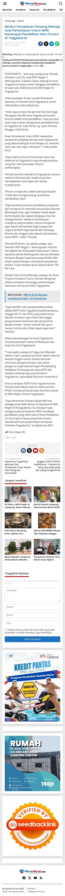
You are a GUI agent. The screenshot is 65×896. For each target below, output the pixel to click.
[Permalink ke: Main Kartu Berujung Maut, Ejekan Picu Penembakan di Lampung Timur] (18, 520)
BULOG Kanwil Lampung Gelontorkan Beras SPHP (47, 505)
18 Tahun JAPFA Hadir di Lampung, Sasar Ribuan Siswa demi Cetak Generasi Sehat (17, 506)
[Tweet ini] (46, 43)
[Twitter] (29, 450)
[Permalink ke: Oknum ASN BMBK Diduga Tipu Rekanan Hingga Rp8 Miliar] (47, 520)
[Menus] (4, 3)
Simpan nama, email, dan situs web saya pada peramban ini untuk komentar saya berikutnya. (30, 631)
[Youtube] (35, 450)
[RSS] (41, 450)
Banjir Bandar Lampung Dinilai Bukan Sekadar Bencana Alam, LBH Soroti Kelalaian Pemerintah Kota (17, 558)
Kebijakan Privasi (36, 891)
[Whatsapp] (57, 43)
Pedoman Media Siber (13, 891)
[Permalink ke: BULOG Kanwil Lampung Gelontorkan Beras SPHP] (47, 494)
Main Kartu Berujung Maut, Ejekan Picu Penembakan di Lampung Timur (18, 532)
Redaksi (31, 888)
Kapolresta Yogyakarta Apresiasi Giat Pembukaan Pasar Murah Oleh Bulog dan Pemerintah (18, 465)
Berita (7, 45)
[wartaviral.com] (33, 3)
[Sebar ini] (40, 43)
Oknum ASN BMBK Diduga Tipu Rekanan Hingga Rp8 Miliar (47, 532)
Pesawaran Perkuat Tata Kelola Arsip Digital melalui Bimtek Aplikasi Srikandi (47, 558)
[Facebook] (23, 450)
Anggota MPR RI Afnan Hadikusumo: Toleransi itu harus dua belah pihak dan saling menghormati (47, 464)
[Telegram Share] (51, 43)
